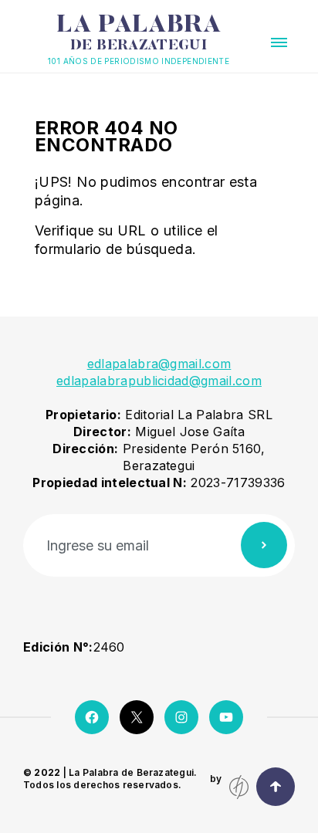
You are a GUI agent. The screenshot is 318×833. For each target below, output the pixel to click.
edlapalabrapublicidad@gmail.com (159, 380)
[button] (279, 42)
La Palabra (138, 33)
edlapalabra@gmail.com (159, 363)
